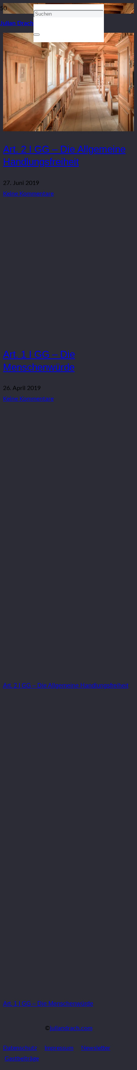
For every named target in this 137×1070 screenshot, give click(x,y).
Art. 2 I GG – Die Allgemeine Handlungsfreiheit (65, 685)
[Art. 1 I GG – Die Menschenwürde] (68, 334)
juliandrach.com (71, 1028)
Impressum (59, 1048)
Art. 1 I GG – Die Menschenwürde (48, 1003)
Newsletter (95, 1048)
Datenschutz (20, 1048)
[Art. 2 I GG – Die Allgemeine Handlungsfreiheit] (68, 671)
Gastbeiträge (22, 1059)
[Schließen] (36, 34)
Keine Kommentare (28, 194)
